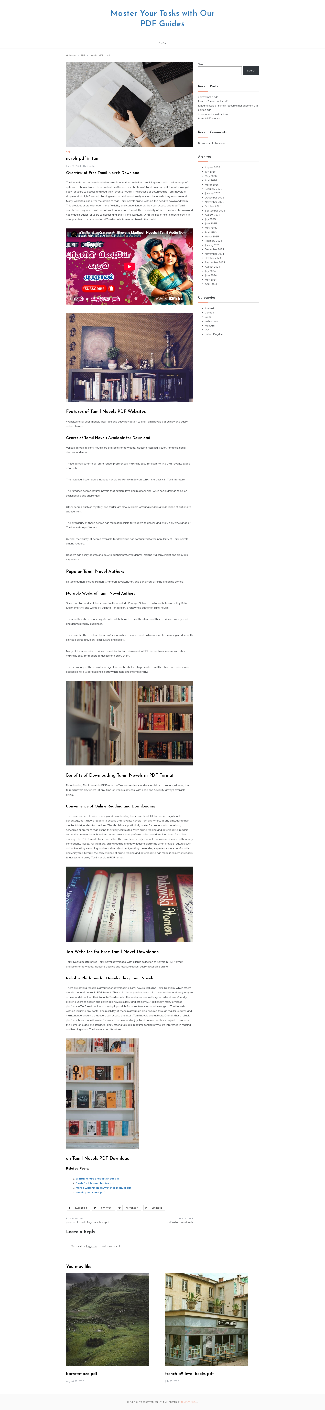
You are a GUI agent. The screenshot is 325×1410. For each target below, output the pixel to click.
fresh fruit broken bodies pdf (95, 1183)
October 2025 (213, 206)
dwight (91, 165)
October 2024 (213, 258)
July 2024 (210, 271)
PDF (68, 152)
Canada (209, 312)
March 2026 (212, 184)
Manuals (210, 325)
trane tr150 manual (209, 118)
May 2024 (211, 279)
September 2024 (215, 262)
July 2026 (210, 171)
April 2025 (211, 232)
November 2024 (214, 253)
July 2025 (210, 219)
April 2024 (211, 284)
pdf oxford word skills (180, 1222)
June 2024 (211, 275)
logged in (91, 1246)
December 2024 (214, 249)
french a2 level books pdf (213, 101)
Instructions (211, 321)
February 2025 (213, 240)
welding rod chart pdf (90, 1192)
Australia (210, 308)
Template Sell (189, 1402)
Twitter (106, 1208)
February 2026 (213, 189)
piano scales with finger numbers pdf (87, 1222)
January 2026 (212, 193)
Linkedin (157, 1208)
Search (202, 64)
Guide (208, 317)
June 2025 (211, 223)
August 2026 (212, 167)
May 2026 (211, 176)
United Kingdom (214, 334)
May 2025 (211, 227)
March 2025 (212, 236)
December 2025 (214, 197)
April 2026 (211, 180)
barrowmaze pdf (208, 97)
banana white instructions (213, 114)
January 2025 (212, 245)
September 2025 (215, 210)
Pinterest (132, 1208)
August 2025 (212, 214)
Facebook (81, 1208)
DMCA (162, 43)
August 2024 (212, 266)
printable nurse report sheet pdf (97, 1178)
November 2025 (214, 202)
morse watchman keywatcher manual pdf (103, 1187)
